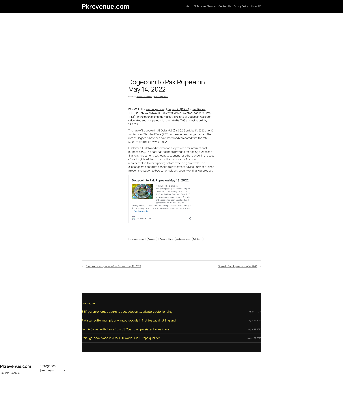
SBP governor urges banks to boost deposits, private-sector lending (127, 311)
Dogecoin (194, 116)
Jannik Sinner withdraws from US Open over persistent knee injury (126, 329)
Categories (47, 366)
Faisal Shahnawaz (144, 96)
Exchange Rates (161, 96)
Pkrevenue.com (105, 6)
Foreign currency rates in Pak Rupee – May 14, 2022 (113, 266)
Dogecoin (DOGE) (178, 109)
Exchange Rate (166, 239)
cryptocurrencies (137, 239)
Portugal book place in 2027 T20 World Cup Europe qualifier (121, 338)
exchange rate (155, 109)
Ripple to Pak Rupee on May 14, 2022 (238, 266)
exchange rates (182, 239)
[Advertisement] (171, 41)
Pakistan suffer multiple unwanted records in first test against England (129, 320)
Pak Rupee (197, 239)
